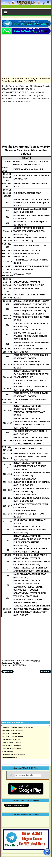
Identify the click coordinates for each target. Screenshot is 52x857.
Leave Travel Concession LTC (14, 736)
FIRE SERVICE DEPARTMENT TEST (30, 245)
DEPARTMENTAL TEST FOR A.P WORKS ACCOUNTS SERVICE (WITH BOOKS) (31, 317)
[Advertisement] (26, 55)
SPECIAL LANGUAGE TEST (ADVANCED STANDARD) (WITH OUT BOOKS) (31, 364)
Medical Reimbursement (12, 746)
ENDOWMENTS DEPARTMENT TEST (30, 453)
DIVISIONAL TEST (22, 274)
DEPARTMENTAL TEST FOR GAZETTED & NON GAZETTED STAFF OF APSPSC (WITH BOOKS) (31, 561)
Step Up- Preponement (11, 742)
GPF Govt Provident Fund (12, 730)
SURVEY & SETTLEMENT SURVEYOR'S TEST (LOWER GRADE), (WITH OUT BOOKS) (31, 498)
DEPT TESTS (19, 665)
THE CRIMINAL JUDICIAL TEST (28, 448)
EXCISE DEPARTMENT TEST (27, 193)
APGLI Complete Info (10, 739)
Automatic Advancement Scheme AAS (18, 727)
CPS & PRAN (7, 752)
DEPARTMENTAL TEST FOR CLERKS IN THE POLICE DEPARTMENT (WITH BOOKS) (31, 202)
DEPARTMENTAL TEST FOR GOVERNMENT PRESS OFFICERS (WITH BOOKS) (29, 529)
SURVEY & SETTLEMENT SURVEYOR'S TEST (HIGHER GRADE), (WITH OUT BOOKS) (31, 482)
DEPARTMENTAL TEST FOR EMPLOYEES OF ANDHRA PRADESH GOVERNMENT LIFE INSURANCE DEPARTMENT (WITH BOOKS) (31, 377)
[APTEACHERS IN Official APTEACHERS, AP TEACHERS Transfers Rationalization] (26, 4)
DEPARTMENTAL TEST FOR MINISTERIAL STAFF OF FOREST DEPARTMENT (29, 466)
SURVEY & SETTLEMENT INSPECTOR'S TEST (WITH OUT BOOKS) (28, 513)
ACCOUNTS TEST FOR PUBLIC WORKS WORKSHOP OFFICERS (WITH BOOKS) (28, 231)
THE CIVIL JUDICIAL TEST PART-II (30, 555)
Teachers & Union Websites (13, 755)
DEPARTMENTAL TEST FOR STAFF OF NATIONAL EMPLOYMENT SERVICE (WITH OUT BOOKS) (30, 440)
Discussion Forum (9, 758)
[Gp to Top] (47, 852)
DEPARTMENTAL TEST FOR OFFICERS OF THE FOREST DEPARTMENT (27, 253)
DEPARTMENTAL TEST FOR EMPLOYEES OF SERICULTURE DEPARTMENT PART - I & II (28, 285)
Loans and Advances (11, 733)
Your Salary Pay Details (12, 749)
